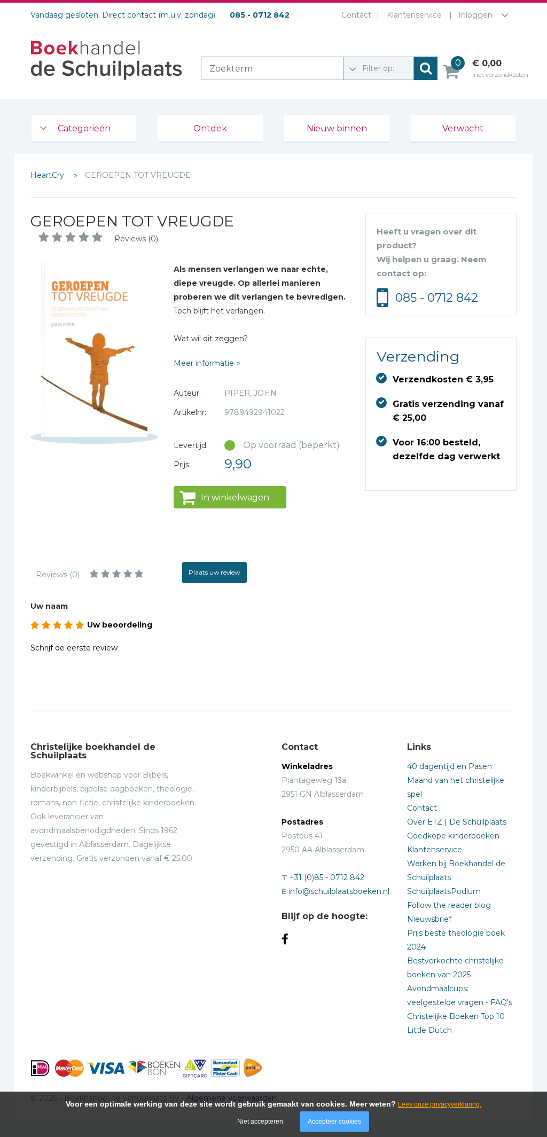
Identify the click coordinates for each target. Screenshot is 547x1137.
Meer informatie (204, 363)
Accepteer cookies (334, 1121)
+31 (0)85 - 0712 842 (327, 877)
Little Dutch (429, 1030)
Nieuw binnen (337, 128)
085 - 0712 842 (436, 298)
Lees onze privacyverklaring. (439, 1104)
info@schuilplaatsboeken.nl (338, 891)
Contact (356, 15)
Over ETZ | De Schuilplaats (456, 822)
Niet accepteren (260, 1121)
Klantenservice (414, 15)
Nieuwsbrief (429, 919)
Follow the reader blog (449, 905)
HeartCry (48, 175)
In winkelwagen (235, 497)
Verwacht (462, 128)
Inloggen (475, 15)
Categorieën (84, 128)
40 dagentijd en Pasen (449, 766)
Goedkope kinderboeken (453, 836)
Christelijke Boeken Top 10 (456, 1016)
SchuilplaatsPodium (444, 891)
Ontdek (210, 128)
